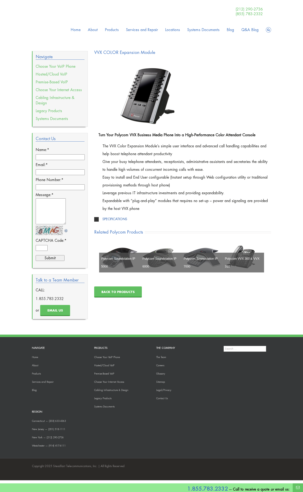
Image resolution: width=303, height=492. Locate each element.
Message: (45, 195)
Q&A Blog (250, 30)
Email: (42, 165)
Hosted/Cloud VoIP (51, 74)
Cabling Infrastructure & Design (55, 100)
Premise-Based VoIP (52, 82)
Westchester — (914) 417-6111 (49, 445)
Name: (42, 150)
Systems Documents (203, 30)
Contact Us (162, 398)
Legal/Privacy (163, 390)
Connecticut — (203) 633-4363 (49, 421)
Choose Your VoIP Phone (55, 66)
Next (259, 257)
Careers (160, 365)
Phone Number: (49, 180)
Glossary (160, 373)
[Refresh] (66, 229)
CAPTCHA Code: (51, 240)
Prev (105, 257)
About (93, 30)
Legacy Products (49, 111)
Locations (172, 30)
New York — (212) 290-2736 (48, 437)
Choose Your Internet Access (59, 90)
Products (112, 30)
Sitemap (160, 382)
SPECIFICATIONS (114, 219)
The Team (161, 357)
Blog (230, 30)
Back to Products (118, 292)
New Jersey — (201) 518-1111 (48, 429)
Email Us (55, 310)
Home (76, 30)
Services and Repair (142, 30)
